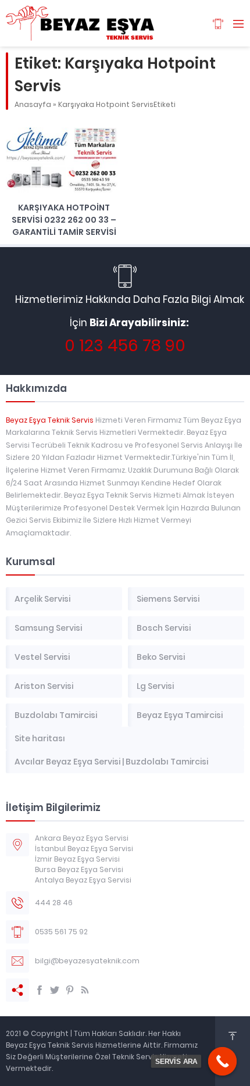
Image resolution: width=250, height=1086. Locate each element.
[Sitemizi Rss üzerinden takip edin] (85, 990)
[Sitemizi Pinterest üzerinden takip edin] (69, 990)
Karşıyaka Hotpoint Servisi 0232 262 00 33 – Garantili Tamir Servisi (64, 220)
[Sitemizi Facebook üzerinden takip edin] (39, 990)
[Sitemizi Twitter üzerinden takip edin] (54, 990)
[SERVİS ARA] (222, 1061)
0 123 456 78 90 (125, 345)
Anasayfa (33, 104)
